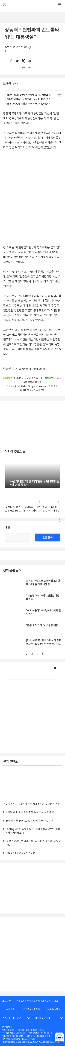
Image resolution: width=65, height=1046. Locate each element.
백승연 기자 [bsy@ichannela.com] (24, 368)
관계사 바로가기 (42, 1018)
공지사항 (6, 1000)
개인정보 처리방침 (31, 1009)
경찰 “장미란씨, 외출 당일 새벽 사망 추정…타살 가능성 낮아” (31, 804)
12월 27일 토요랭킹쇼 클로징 (20, 853)
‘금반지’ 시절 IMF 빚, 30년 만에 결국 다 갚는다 (29, 820)
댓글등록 (48, 537)
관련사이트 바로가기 (11, 1018)
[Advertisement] (32, 954)
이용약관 (10, 1009)
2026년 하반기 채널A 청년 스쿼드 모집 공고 (37, 1001)
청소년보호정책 (53, 1009)
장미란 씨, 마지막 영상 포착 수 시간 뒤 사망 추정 (30, 812)
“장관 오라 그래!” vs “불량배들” (42, 625)
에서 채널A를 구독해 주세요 (21, 377)
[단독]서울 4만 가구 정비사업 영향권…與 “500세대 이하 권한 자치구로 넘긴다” (43, 644)
